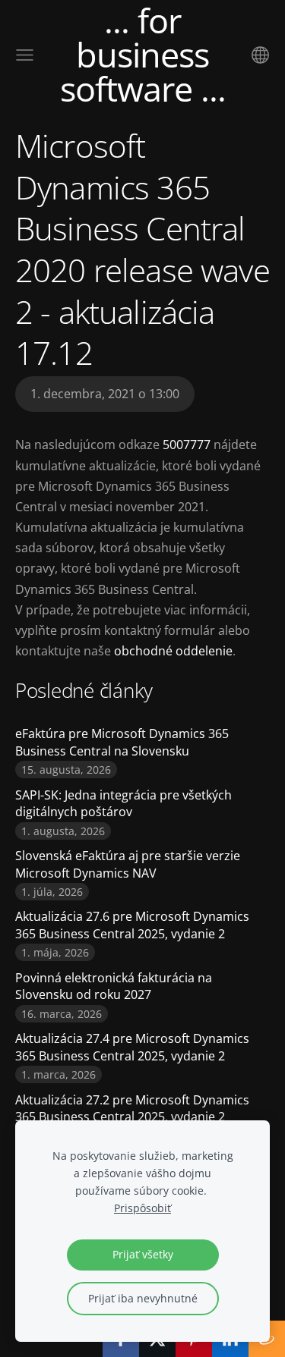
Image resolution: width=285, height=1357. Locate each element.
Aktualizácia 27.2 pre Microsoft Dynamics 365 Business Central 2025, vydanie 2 (132, 1108)
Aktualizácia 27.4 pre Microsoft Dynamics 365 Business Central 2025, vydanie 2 (132, 1046)
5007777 (188, 444)
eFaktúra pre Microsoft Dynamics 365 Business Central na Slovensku (122, 742)
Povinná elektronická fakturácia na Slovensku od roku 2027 (113, 986)
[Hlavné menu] (25, 55)
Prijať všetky (142, 1254)
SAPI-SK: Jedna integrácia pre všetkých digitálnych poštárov (123, 803)
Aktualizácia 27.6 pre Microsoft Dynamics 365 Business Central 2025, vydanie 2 (132, 924)
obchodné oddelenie (173, 650)
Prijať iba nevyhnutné (143, 1298)
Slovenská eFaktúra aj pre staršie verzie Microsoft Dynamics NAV (127, 864)
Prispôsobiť (142, 1208)
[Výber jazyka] (260, 55)
